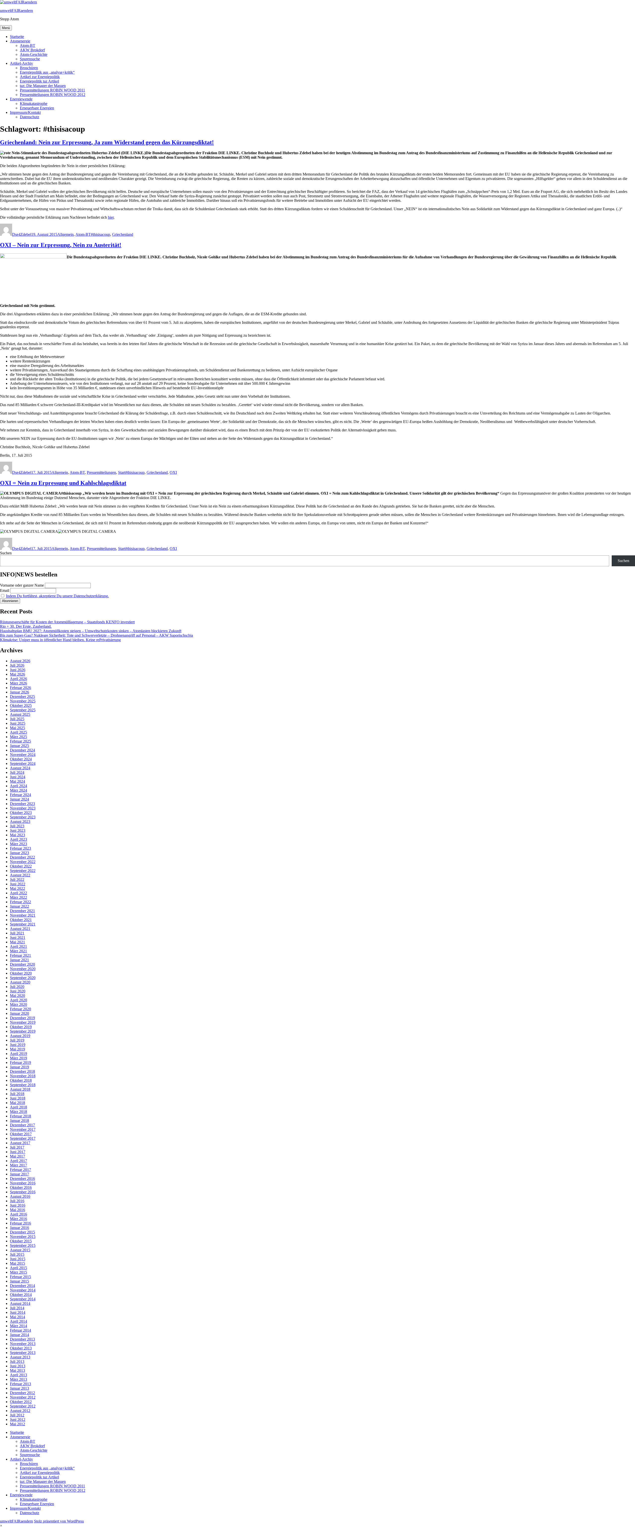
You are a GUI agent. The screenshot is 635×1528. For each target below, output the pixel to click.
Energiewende (21, 99)
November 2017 (22, 1129)
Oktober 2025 (21, 705)
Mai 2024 (17, 781)
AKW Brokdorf (32, 50)
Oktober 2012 (21, 1402)
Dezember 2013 (22, 1339)
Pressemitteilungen (101, 472)
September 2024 (22, 763)
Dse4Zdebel (21, 234)
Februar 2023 (20, 848)
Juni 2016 (17, 1205)
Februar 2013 (20, 1384)
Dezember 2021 (22, 911)
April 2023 (18, 839)
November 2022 (22, 862)
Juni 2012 (17, 1419)
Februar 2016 (20, 1223)
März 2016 (18, 1219)
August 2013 (20, 1357)
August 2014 (20, 1303)
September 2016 (22, 1192)
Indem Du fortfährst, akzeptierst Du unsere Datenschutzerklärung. (57, 596)
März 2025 (18, 737)
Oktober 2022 (21, 866)
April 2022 (18, 893)
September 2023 (22, 817)
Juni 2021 (17, 937)
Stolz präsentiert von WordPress (59, 1521)
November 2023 (22, 808)
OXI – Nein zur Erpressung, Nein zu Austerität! (60, 245)
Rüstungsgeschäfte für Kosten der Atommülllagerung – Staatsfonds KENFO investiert (67, 622)
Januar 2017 (19, 1174)
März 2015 (18, 1272)
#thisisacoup (100, 234)
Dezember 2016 (22, 1178)
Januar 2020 (19, 1013)
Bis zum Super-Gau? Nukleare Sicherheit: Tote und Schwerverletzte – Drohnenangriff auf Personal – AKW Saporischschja (96, 635)
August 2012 (20, 1410)
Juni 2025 (17, 723)
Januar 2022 (19, 906)
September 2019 (22, 1031)
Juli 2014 (17, 1308)
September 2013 (22, 1352)
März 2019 (18, 1058)
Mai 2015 (17, 1263)
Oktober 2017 (21, 1134)
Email (4, 590)
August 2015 (20, 1250)
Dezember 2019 (22, 1018)
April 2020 (18, 1000)
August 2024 (20, 768)
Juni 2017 (17, 1152)
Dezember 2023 (22, 804)
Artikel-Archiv (21, 63)
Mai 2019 (17, 1049)
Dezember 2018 (22, 1071)
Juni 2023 (17, 830)
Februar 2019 (20, 1062)
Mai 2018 (17, 1103)
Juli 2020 (17, 987)
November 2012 (22, 1397)
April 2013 (18, 1375)
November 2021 (22, 915)
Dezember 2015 (22, 1232)
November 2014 (22, 1290)
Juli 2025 (17, 719)
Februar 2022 (20, 902)
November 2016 (22, 1183)
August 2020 (20, 982)
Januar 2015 (19, 1281)
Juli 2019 (17, 1040)
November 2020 (22, 969)
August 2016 (20, 1196)
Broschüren (29, 68)
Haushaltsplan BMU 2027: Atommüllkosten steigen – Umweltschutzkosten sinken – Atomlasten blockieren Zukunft (90, 631)
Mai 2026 (17, 674)
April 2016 (18, 1214)
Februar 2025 (20, 741)
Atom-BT (27, 45)
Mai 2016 (17, 1210)
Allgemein (65, 234)
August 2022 (20, 875)
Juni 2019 (17, 1045)
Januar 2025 (19, 746)
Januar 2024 (19, 799)
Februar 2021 (20, 955)
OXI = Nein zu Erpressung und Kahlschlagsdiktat (63, 483)
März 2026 (18, 683)
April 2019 (18, 1053)
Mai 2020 (17, 995)
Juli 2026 (17, 665)
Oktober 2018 (21, 1080)
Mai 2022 (17, 888)
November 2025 (22, 701)
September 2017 (22, 1138)
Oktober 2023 (21, 812)
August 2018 (20, 1089)
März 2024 (18, 790)
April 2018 (18, 1107)
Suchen (6, 553)
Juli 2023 (17, 826)
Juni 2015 (17, 1259)
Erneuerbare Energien (37, 108)
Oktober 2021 (21, 920)
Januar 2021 (19, 960)
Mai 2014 (17, 1317)
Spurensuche (30, 59)
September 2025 (22, 710)
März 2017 (18, 1165)
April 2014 (18, 1321)
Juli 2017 (17, 1147)
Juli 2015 (17, 1254)
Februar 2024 (20, 795)
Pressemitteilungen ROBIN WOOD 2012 (52, 94)
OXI (173, 472)
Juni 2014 (17, 1312)
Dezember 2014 (22, 1286)
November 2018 (22, 1076)
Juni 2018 (17, 1098)
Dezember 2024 (22, 750)
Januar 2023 (19, 853)
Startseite (17, 36)
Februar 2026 (20, 688)
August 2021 (20, 929)
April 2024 (18, 786)
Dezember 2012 (22, 1393)
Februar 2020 (20, 1009)
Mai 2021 (17, 942)
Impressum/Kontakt (25, 112)
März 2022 (18, 897)
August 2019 (20, 1036)
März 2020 (18, 1004)
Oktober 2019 (21, 1027)
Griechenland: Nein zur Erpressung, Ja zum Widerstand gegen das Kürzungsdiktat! (107, 142)
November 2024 (22, 754)
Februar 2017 (20, 1170)
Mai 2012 (17, 1424)
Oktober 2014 (21, 1294)
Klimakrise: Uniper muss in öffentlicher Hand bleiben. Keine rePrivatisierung (60, 640)
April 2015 (18, 1268)
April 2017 (18, 1161)
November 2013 (22, 1344)
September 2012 (22, 1406)
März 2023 (18, 844)
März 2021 (18, 951)
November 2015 (22, 1236)
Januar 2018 (19, 1120)
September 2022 (22, 871)
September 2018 (22, 1085)
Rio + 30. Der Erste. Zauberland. (26, 626)
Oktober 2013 (21, 1348)
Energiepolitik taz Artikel (39, 81)
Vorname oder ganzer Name (22, 585)
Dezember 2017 (22, 1125)
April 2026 (18, 679)
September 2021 (22, 924)
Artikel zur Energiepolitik (40, 77)
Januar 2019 (19, 1067)
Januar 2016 (19, 1228)
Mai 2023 (17, 835)
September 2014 (22, 1299)
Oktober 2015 (21, 1241)
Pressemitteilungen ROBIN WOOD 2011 (52, 90)
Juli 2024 (17, 772)
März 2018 (18, 1111)
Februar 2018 (20, 1116)
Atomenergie (20, 41)
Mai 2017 (17, 1156)
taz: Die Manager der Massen (43, 86)
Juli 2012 (17, 1415)
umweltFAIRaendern (16, 10)
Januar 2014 (19, 1335)
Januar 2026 (19, 692)
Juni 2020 (17, 991)
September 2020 (22, 978)
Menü (6, 28)
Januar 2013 (19, 1388)
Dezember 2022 (22, 857)
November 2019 (22, 1022)
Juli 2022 (17, 879)
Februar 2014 (20, 1330)
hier (111, 217)
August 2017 (20, 1143)
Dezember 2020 (22, 964)
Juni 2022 (17, 884)
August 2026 (20, 661)
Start (121, 472)
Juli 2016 (17, 1201)
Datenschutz (29, 117)
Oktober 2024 (21, 759)
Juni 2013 (17, 1366)
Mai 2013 (17, 1370)
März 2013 (18, 1379)
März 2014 (18, 1326)
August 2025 (20, 714)
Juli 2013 (17, 1361)
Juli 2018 (17, 1094)
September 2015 (22, 1245)
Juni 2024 (17, 777)
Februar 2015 (20, 1277)
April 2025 (18, 732)
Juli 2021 (17, 933)
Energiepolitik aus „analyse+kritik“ (47, 72)
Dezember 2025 (22, 696)
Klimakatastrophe (33, 103)
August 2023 (20, 821)
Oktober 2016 (21, 1187)
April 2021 (18, 946)
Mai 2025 (17, 728)
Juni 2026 (17, 670)
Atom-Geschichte (33, 54)
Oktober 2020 (21, 973)
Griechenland (122, 234)
